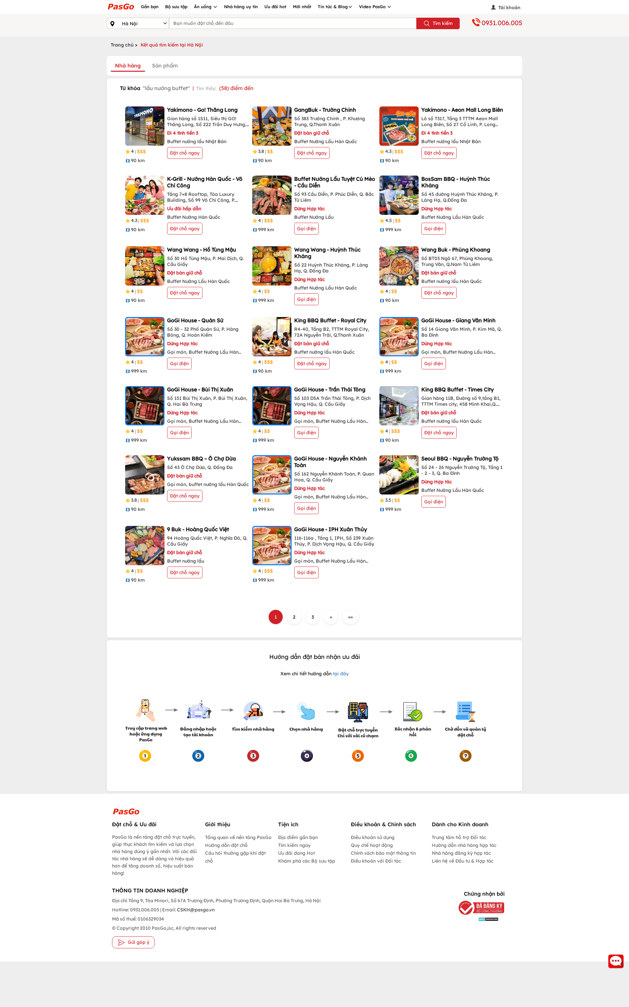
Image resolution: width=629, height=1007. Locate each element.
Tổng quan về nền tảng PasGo (238, 837)
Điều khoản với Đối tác (376, 861)
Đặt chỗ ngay (185, 153)
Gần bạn (150, 6)
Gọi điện (306, 229)
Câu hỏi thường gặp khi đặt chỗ (235, 857)
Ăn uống (203, 6)
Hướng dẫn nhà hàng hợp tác (464, 845)
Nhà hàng (128, 65)
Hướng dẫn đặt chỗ (226, 845)
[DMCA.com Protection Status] (476, 918)
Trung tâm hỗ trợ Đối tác (459, 837)
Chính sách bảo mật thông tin (383, 853)
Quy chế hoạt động (372, 845)
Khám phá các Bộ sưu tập (306, 861)
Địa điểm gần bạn (298, 837)
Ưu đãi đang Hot (296, 853)
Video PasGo (373, 6)
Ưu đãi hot (275, 6)
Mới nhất (302, 6)
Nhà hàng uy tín (241, 6)
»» (350, 617)
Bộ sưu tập (176, 6)
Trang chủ (122, 45)
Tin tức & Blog (333, 6)
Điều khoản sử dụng (372, 837)
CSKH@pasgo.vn (195, 910)
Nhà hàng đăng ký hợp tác (461, 853)
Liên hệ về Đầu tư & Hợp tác (462, 861)
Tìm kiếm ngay (294, 845)
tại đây (340, 674)
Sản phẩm (165, 65)
